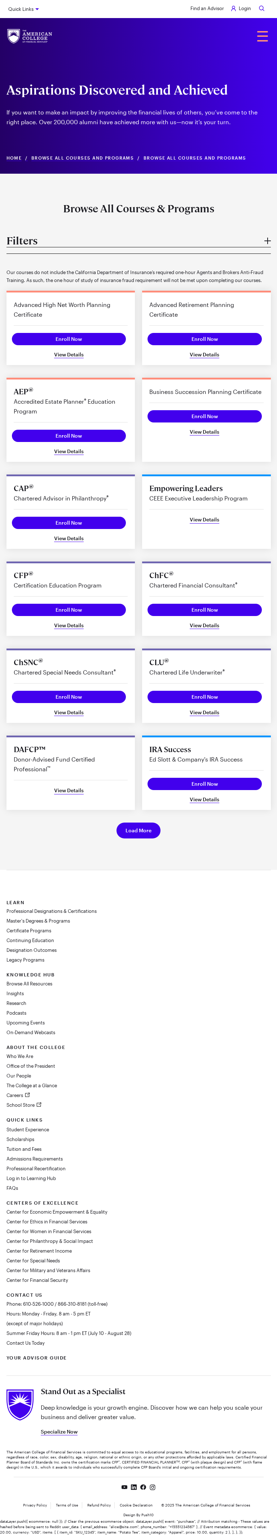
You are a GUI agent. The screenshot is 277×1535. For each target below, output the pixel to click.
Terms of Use (67, 1505)
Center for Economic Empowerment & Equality (56, 1211)
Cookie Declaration (136, 1505)
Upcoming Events (25, 1022)
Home (14, 158)
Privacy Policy (35, 1505)
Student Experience (27, 1129)
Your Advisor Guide (36, 1357)
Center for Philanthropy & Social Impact (49, 1241)
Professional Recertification (36, 1168)
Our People (18, 1075)
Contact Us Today (25, 1342)
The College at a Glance (31, 1085)
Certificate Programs (28, 930)
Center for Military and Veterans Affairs (48, 1270)
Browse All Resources (29, 983)
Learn (15, 902)
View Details (69, 354)
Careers (15, 1095)
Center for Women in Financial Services (48, 1231)
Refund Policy (99, 1505)
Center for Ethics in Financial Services (46, 1221)
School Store (21, 1104)
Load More (138, 830)
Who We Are (19, 1056)
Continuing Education (30, 940)
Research (16, 1003)
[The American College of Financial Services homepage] (29, 36)
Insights (15, 993)
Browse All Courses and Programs (82, 158)
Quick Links (21, 9)
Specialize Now (59, 1431)
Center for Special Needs (33, 1260)
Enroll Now (69, 339)
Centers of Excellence (42, 1202)
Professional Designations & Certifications (51, 911)
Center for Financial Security (37, 1280)
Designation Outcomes (31, 950)
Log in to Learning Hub (31, 1178)
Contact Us (24, 1294)
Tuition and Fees (23, 1149)
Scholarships (20, 1139)
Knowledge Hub (30, 974)
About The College (36, 1047)
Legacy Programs (25, 959)
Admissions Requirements (34, 1158)
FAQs (12, 1188)
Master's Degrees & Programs (38, 920)
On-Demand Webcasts (30, 1032)
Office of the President (30, 1065)
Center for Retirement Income (39, 1250)
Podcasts (16, 1012)
